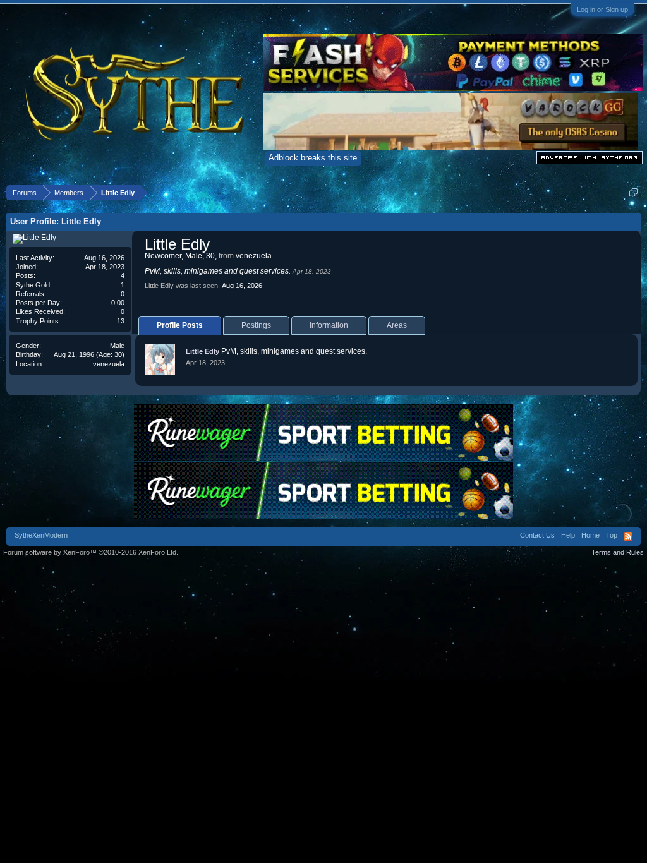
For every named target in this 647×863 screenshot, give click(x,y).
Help (568, 535)
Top (611, 535)
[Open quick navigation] (633, 192)
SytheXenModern (41, 535)
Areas (397, 325)
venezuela (108, 364)
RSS (628, 536)
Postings (256, 325)
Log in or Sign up (602, 9)
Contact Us (537, 535)
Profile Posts (180, 325)
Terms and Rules (617, 552)
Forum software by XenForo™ (90, 552)
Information (329, 325)
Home (590, 535)
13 (120, 321)
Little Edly (202, 351)
